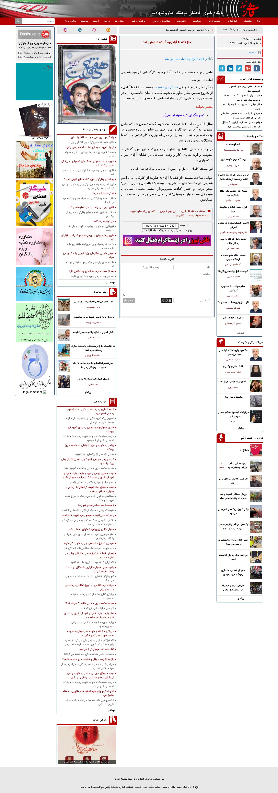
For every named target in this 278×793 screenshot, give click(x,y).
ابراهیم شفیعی (168, 211)
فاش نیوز (179, 216)
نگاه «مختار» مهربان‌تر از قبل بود (96, 649)
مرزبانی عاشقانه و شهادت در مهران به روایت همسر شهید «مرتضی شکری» (90, 633)
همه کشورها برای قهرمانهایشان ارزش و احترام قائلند (89, 154)
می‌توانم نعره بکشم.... (102, 221)
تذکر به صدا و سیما (103, 193)
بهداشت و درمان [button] (161, 21)
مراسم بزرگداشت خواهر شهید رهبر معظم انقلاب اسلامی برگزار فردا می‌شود (88, 438)
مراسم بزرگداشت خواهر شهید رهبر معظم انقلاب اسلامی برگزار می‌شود (88, 684)
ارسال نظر (129, 300)
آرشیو (96, 21)
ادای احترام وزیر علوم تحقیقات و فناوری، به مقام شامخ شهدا (88, 693)
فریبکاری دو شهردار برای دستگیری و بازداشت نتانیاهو (90, 228)
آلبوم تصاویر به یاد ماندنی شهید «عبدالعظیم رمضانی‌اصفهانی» (90, 411)
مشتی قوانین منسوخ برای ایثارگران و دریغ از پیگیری (90, 214)
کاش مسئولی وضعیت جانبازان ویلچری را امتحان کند (88, 172)
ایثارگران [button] (232, 21)
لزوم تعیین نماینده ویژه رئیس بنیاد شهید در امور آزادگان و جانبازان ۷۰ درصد (88, 186)
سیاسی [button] (197, 21)
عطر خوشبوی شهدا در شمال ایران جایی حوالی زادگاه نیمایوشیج (89, 536)
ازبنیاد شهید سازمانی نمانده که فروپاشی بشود (90, 147)
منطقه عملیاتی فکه (198, 216)
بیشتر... (240, 333)
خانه (259, 21)
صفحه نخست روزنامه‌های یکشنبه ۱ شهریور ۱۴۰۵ (88, 468)
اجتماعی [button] (181, 21)
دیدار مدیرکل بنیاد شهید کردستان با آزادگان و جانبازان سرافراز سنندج (90, 489)
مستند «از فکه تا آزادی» (193, 211)
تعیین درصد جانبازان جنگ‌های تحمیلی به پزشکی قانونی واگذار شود (87, 163)
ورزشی (106, 21)
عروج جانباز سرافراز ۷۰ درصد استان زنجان (92, 482)
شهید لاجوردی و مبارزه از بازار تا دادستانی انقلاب (88, 510)
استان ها (119, 21)
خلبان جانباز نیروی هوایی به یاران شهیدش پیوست (91, 429)
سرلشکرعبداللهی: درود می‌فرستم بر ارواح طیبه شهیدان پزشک (89, 498)
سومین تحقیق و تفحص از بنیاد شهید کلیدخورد (88, 543)
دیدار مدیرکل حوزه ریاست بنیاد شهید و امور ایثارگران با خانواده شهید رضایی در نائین (90, 675)
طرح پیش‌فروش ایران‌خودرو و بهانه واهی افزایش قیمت (87, 237)
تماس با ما (70, 21)
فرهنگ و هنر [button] (139, 21)
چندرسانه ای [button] (214, 21)
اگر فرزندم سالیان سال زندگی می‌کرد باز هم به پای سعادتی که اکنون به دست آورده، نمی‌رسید (89, 642)
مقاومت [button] (248, 21)
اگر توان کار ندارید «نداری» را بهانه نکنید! (241, 107)
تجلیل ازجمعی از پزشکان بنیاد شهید (94, 454)
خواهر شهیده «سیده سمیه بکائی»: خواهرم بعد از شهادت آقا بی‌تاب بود (87, 666)
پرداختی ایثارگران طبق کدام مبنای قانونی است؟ (88, 179)
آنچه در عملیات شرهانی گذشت (97, 608)
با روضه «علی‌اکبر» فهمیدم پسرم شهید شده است (88, 515)
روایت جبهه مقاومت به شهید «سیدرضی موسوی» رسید (92, 624)
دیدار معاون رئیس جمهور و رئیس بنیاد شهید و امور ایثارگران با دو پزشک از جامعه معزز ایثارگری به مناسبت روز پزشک (88, 475)
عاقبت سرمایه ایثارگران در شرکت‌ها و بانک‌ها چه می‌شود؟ (88, 200)
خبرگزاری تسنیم (167, 87)
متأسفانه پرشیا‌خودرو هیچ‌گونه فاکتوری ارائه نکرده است (90, 246)
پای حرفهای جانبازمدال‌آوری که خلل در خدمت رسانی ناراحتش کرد (241, 125)
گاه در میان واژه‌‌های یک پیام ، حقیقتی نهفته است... (90, 264)
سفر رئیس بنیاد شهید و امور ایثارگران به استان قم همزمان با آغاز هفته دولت (89, 615)
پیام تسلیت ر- (202, 30)
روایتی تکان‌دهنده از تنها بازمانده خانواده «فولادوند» (92, 596)
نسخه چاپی (252, 53)
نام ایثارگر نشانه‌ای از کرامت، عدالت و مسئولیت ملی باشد (241, 98)
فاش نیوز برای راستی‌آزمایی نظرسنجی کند (91, 207)
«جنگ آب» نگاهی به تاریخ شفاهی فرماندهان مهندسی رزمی (89, 587)
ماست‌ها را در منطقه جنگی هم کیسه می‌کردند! (89, 654)
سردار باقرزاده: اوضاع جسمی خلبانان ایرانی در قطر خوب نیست (240, 116)
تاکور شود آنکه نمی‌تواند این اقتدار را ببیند (91, 142)
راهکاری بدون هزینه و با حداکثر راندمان (92, 137)
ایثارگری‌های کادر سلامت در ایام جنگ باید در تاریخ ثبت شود (90, 702)
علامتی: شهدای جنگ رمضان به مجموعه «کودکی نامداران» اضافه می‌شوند (88, 522)
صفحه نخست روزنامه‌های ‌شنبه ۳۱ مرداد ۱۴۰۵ (89, 603)
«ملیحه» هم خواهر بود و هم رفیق (96, 505)
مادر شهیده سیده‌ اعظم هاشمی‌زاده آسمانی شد (89, 548)
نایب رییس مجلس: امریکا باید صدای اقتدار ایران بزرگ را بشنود (87, 461)
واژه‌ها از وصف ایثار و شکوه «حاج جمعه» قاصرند (88, 659)
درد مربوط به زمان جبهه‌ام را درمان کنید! (92, 276)
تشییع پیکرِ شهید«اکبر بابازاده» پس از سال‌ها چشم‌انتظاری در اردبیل (90, 420)
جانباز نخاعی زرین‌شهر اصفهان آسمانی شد (244, 89)
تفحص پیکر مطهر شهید (142, 211)
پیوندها (85, 21)
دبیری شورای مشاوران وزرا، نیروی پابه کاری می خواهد (88, 255)
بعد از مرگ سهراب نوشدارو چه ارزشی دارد (91, 271)
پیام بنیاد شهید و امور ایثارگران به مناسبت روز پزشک (89, 447)
